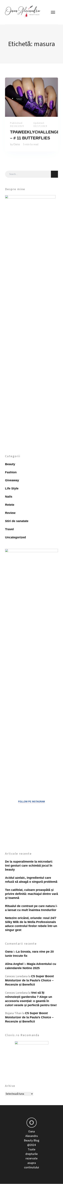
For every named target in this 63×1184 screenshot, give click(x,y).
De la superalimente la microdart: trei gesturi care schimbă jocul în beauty (29, 865)
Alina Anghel (14, 964)
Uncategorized (15, 537)
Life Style (11, 488)
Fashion (11, 472)
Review (10, 513)
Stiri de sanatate (16, 521)
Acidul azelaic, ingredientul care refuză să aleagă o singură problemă (31, 879)
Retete (9, 504)
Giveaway (12, 480)
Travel (9, 529)
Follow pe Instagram (31, 801)
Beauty (10, 464)
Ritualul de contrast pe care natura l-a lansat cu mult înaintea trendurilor (31, 908)
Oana (16, 144)
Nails (8, 496)
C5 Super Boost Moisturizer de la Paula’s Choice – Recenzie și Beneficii (29, 980)
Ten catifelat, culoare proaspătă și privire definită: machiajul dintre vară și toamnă (31, 894)
